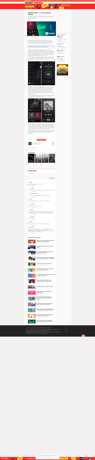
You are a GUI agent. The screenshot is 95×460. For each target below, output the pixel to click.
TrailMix (41, 53)
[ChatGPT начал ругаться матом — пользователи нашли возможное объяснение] (41, 270)
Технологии (45, 248)
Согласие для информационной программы (42, 333)
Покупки (43, 300)
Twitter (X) (38, 329)
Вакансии (45, 327)
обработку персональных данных (47, 456)
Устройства (45, 259)
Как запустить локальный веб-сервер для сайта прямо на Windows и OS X (62, 47)
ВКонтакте (34, 329)
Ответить (33, 186)
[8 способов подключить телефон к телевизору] (41, 287)
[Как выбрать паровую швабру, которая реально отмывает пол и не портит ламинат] (41, 316)
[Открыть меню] (54, 182)
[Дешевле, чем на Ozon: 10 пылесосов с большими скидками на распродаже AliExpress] (41, 241)
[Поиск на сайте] (66, 1)
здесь (47, 130)
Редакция (41, 327)
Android (43, 276)
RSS (51, 329)
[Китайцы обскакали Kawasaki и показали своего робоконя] (41, 247)
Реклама (38, 327)
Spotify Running (48, 49)
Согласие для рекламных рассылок (31, 333)
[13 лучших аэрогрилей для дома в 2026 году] (41, 264)
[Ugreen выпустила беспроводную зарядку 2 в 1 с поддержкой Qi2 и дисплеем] (41, 253)
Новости (42, 248)
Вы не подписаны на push (55, 329)
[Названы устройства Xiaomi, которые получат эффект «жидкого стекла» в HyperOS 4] (41, 304)
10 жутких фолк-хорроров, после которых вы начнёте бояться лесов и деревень (62, 54)
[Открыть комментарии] (38, 242)
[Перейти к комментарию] (62, 39)
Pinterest (41, 329)
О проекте (31, 327)
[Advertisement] (41, 135)
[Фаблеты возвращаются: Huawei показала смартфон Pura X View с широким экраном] (41, 281)
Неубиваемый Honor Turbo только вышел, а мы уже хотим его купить (62, 41)
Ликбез (43, 287)
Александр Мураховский (33, 18)
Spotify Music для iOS (41, 139)
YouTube (45, 329)
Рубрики (35, 327)
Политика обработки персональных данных (44, 330)
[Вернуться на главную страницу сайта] (27, 0)
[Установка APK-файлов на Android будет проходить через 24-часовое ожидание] (41, 275)
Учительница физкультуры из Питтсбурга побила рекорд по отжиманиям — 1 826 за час (61, 61)
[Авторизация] (70, 1)
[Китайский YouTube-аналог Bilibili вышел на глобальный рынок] (41, 292)
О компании (49, 327)
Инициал (48, 329)
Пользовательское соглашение (33, 330)
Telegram (31, 329)
